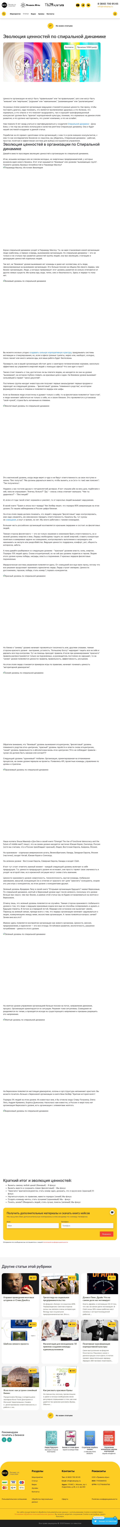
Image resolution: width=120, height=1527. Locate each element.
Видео (33, 14)
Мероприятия (15, 14)
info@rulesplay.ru (105, 6)
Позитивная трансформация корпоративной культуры (96, 1345)
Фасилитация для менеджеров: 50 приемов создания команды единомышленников (60, 1346)
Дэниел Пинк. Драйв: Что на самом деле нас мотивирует (96, 1298)
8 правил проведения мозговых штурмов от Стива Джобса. (19, 1298)
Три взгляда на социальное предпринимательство (56, 1298)
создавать (34, 352)
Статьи (26, 14)
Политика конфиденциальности (104, 1499)
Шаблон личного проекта (16, 1343)
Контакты (50, 14)
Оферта (65, 1499)
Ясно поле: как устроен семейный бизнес (20, 1391)
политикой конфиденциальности (55, 1242)
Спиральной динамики (78, 124)
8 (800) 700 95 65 (108, 3)
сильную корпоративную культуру (55, 352)
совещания (11, 519)
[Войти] (115, 14)
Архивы (41, 14)
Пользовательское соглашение (14, 1499)
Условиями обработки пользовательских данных (34, 1514)
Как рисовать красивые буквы (57, 1390)
